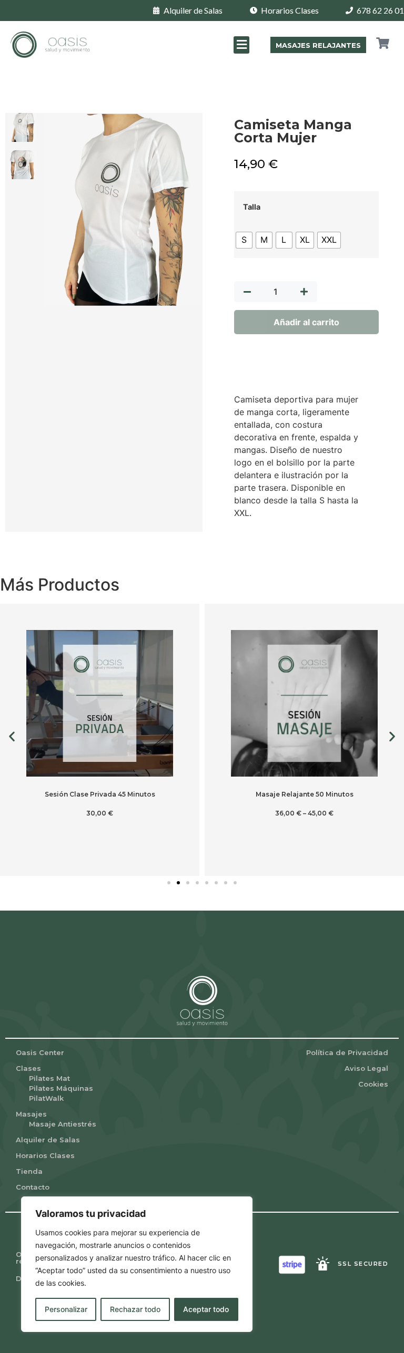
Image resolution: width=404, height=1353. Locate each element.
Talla (251, 207)
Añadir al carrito (306, 322)
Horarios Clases (45, 1155)
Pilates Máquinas (61, 1088)
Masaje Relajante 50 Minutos (305, 794)
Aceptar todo (206, 1309)
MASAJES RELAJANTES (318, 45)
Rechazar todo (135, 1309)
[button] (241, 45)
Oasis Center (40, 1052)
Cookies (373, 1084)
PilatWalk (46, 1098)
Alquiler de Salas (48, 1139)
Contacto (32, 1187)
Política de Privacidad (347, 1052)
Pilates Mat (49, 1078)
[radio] (244, 240)
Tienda (29, 1171)
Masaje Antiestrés (62, 1124)
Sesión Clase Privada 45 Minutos (100, 794)
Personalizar (66, 1309)
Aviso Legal (366, 1068)
